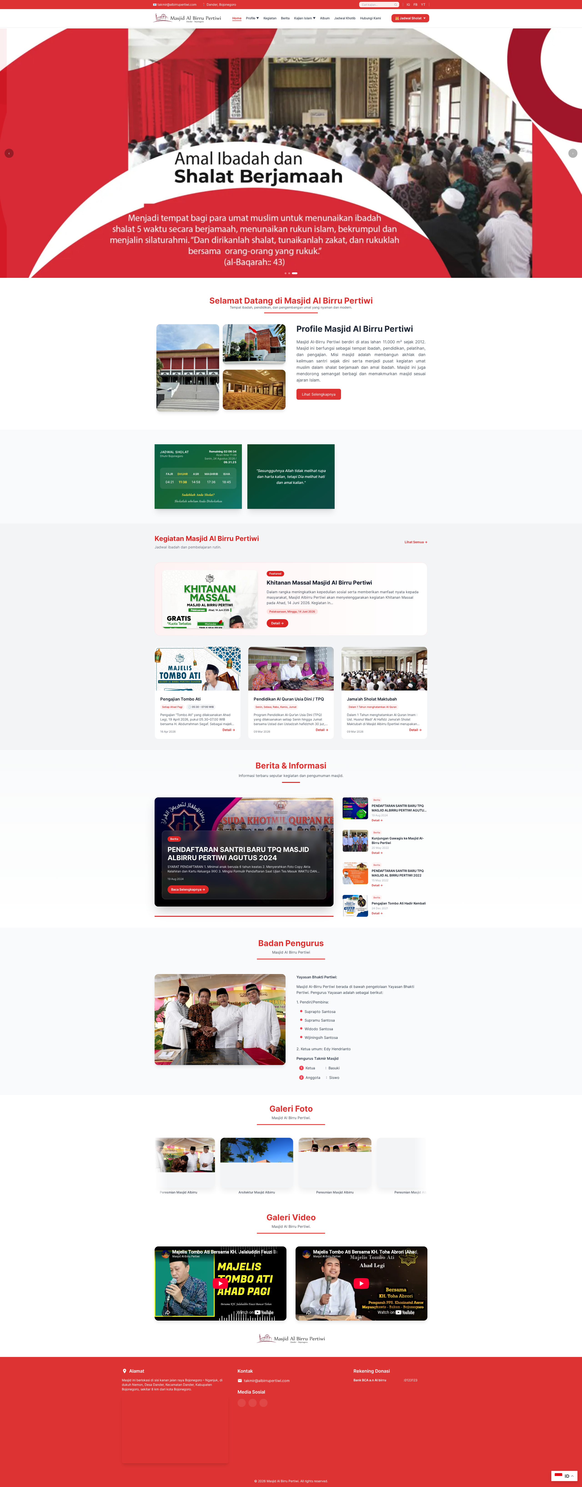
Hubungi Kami (370, 18)
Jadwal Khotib (345, 18)
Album (325, 18)
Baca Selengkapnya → (188, 889)
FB (415, 4)
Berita (285, 18)
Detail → (277, 623)
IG (408, 4)
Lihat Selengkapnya (319, 394)
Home (236, 18)
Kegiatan (269, 18)
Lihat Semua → (416, 542)
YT (423, 4)
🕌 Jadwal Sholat (410, 18)
